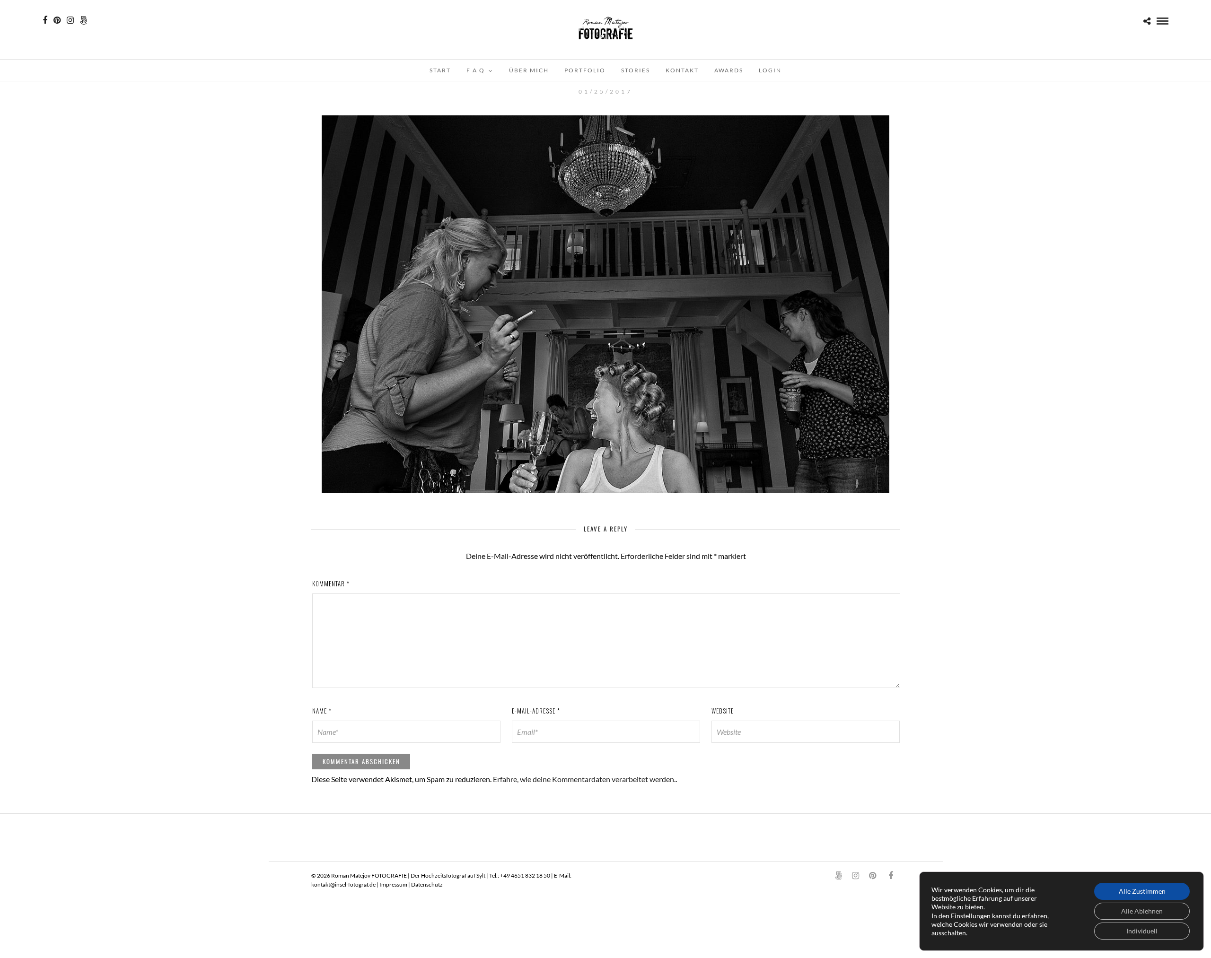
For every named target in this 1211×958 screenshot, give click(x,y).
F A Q (475, 70)
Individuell (1142, 931)
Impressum (393, 884)
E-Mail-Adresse (536, 710)
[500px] (83, 20)
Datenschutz (427, 884)
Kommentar (331, 583)
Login (770, 70)
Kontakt (682, 70)
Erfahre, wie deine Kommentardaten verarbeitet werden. (584, 779)
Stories (635, 70)
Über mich (529, 70)
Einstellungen (971, 916)
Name (322, 710)
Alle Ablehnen (1142, 911)
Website (722, 710)
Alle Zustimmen (1142, 891)
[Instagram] (70, 20)
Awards (728, 70)
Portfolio (585, 70)
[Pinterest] (57, 20)
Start (440, 70)
